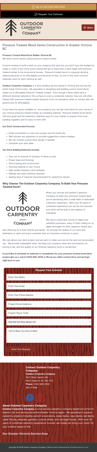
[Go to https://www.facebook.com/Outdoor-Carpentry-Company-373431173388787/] (30, 398)
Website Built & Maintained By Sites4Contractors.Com (67, 447)
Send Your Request (20, 349)
